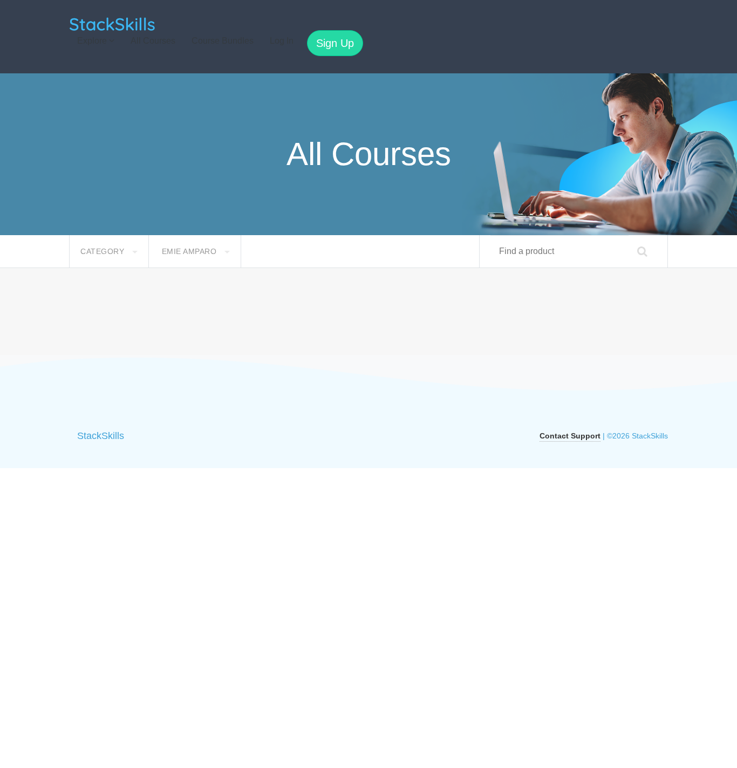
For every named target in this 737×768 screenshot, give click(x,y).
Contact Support (570, 435)
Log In (282, 40)
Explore (93, 40)
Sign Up (335, 43)
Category (103, 251)
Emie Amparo (190, 251)
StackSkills (100, 435)
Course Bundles (223, 40)
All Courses (153, 40)
